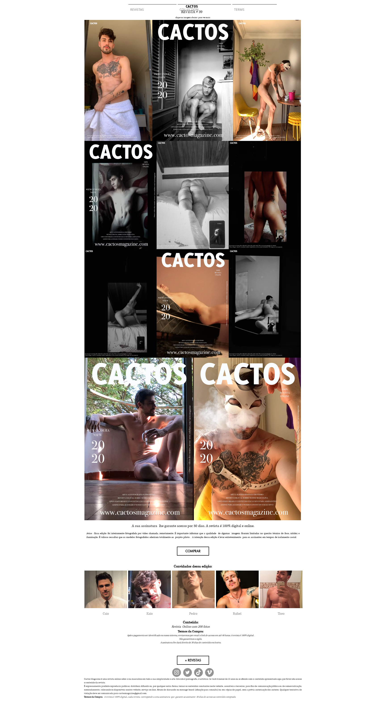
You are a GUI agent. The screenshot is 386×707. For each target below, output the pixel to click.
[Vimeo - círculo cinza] (209, 672)
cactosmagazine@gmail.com (133, 693)
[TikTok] (198, 672)
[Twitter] (187, 672)
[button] (105, 595)
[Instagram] (176, 672)
